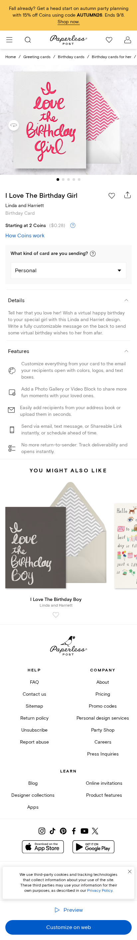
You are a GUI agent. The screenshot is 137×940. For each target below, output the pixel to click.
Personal (26, 270)
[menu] (9, 40)
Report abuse (34, 742)
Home (10, 57)
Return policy (34, 718)
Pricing (102, 694)
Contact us (34, 694)
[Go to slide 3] (68, 179)
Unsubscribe (34, 730)
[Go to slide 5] (79, 179)
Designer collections (33, 795)
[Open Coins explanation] (73, 225)
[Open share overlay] (128, 195)
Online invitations (104, 783)
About (102, 682)
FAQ (34, 682)
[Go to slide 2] (63, 179)
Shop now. (69, 22)
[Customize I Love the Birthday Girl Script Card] (68, 120)
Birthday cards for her (111, 57)
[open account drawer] (127, 40)
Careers (102, 742)
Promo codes (103, 706)
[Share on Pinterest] (63, 831)
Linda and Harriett (24, 205)
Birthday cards (71, 57)
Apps (33, 807)
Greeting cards (37, 57)
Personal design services (102, 718)
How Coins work (25, 235)
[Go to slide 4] (73, 179)
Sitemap (34, 706)
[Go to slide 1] (58, 179)
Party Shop (103, 730)
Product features (104, 795)
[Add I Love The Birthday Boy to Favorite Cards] (56, 615)
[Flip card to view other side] (19, 125)
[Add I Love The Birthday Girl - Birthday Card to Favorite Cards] (112, 196)
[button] (92, 253)
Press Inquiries (103, 754)
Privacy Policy (99, 890)
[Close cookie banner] (130, 872)
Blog (33, 783)
